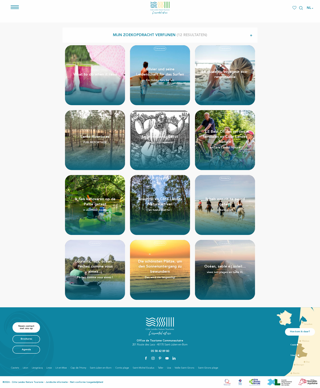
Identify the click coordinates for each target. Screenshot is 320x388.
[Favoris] (294, 7)
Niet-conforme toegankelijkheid (86, 382)
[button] (301, 8)
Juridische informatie (57, 382)
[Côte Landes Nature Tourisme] (160, 8)
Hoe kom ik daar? (300, 331)
